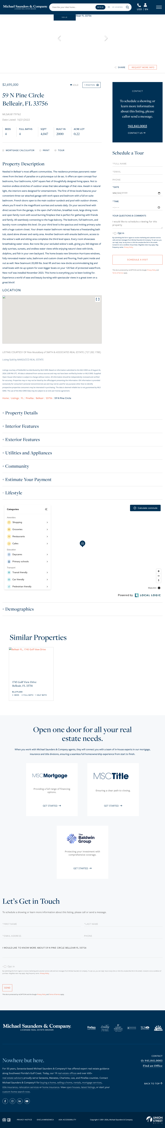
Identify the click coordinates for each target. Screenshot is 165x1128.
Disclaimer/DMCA (45, 1120)
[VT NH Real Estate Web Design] (154, 1120)
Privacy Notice (24, 1120)
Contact (157, 1056)
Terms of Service (117, 273)
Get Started (50, 805)
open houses (73, 1087)
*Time (115, 201)
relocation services (29, 1087)
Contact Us (135, 133)
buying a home (48, 1082)
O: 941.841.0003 (152, 1060)
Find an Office (153, 1066)
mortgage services (92, 1082)
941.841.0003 (139, 5)
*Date (115, 187)
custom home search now (16, 1091)
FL (22, 398)
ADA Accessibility (67, 1120)
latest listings (88, 1087)
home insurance (50, 1087)
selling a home (64, 1082)
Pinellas (30, 398)
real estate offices (67, 1073)
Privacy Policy (128, 247)
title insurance (10, 1087)
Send (7, 987)
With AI (100, 7)
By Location (117, 7)
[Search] (128, 7)
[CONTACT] (143, 67)
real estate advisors (12, 1078)
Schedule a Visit (137, 154)
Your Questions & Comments (129, 215)
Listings (15, 398)
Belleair (40, 398)
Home (5, 398)
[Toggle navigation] (159, 7)
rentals (77, 1082)
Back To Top (152, 1083)
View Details (31, 680)
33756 (49, 398)
